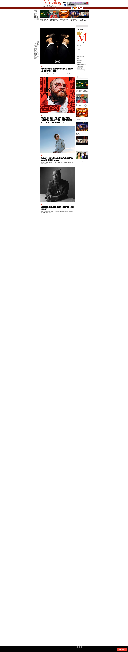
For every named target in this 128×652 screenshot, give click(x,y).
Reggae (46, 25)
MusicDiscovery (80, 56)
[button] (74, 26)
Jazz (66, 25)
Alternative (61, 25)
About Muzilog (80, 29)
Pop (50, 25)
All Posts (41, 25)
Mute (79, 58)
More (70, 25)
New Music (55, 25)
